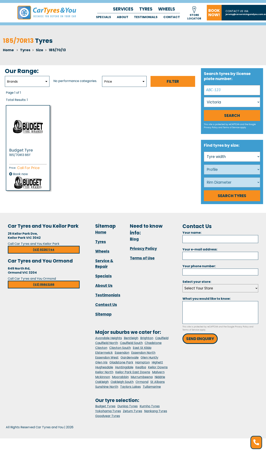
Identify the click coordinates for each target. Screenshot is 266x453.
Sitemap (103, 314)
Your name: (191, 232)
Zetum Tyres (132, 411)
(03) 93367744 (43, 250)
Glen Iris (101, 362)
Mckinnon (102, 377)
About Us (104, 285)
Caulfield (161, 338)
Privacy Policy (211, 127)
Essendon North (143, 352)
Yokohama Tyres (108, 411)
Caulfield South (131, 343)
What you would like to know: (206, 298)
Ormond (142, 382)
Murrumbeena (142, 377)
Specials (103, 17)
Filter (173, 81)
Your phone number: (199, 266)
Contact (171, 17)
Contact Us (106, 304)
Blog (134, 239)
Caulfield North (106, 343)
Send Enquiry (200, 338)
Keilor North (104, 372)
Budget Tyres (105, 406)
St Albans (157, 382)
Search (232, 115)
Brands (12, 81)
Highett (157, 362)
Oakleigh (102, 382)
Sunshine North (106, 386)
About (122, 17)
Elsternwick (104, 352)
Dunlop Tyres (127, 406)
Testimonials (146, 17)
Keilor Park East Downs (132, 372)
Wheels (166, 9)
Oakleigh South (122, 382)
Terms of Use (142, 258)
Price (108, 81)
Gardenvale (130, 357)
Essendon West (107, 357)
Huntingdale (124, 367)
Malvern (158, 372)
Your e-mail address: (199, 249)
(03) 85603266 (43, 284)
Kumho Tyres (150, 406)
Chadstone (153, 343)
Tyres (145, 9)
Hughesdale (104, 367)
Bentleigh (131, 338)
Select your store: (196, 281)
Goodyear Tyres (107, 416)
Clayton (101, 347)
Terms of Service (231, 127)
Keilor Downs (158, 367)
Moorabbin (120, 377)
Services (123, 9)
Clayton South (120, 347)
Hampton (142, 362)
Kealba (140, 367)
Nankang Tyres (155, 411)
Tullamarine (152, 386)
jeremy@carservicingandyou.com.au (245, 14)
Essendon (122, 352)
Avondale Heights (108, 338)
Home (8, 50)
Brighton (146, 338)
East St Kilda (142, 347)
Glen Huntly (149, 357)
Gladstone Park (121, 362)
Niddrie (160, 377)
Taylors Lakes (130, 386)
